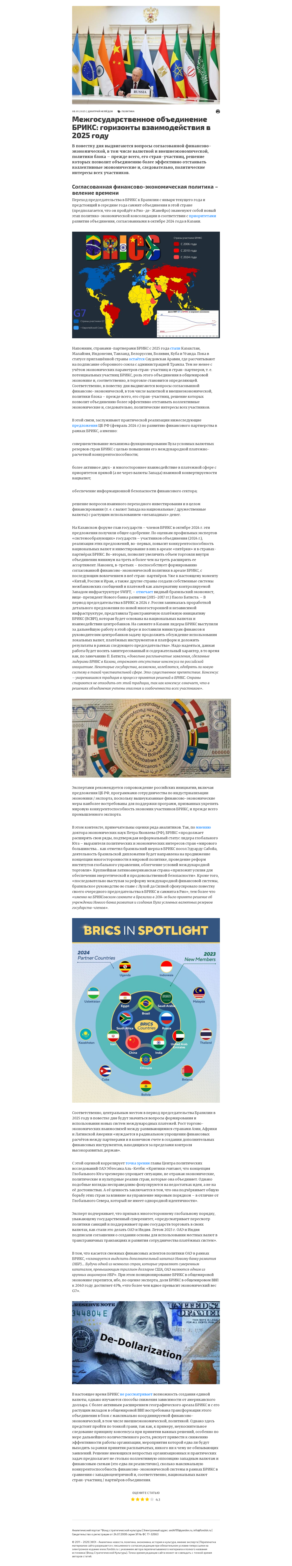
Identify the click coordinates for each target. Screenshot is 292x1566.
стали (175, 348)
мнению (203, 827)
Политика (128, 111)
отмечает (144, 592)
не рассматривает (136, 1394)
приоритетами (202, 216)
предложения (85, 425)
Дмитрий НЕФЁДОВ (100, 111)
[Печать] (218, 111)
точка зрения (138, 1163)
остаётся (137, 359)
